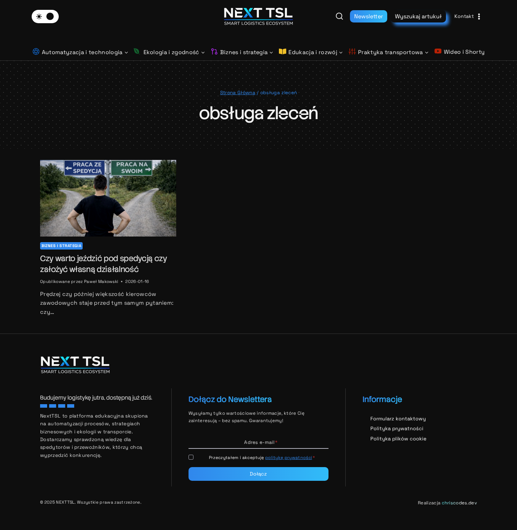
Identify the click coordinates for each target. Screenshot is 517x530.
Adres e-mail (260, 442)
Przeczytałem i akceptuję (262, 457)
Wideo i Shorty (464, 52)
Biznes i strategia (61, 245)
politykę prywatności (288, 457)
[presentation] (108, 198)
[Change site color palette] (45, 16)
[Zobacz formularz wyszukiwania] (339, 16)
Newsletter (368, 16)
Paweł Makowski (101, 281)
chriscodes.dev (459, 503)
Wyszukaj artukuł (418, 16)
